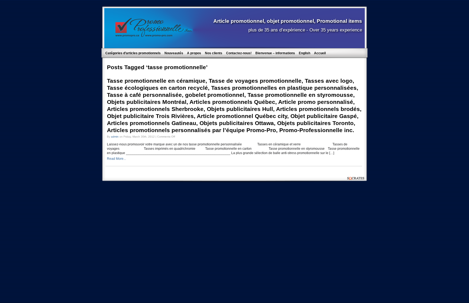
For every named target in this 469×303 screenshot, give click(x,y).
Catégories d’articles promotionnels (133, 53)
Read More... (116, 159)
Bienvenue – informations (275, 53)
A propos (194, 53)
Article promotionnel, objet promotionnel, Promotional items (287, 21)
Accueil (320, 53)
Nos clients (213, 53)
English (304, 53)
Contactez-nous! (239, 53)
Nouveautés (173, 53)
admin (115, 136)
